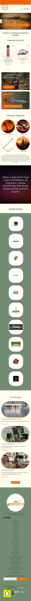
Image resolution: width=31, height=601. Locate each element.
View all (15, 482)
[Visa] (15, 592)
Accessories (15, 539)
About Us (15, 555)
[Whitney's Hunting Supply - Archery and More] (5, 7)
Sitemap (15, 565)
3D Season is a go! (7, 470)
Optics (15, 525)
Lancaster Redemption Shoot (11, 419)
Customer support (15, 563)
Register (15, 546)
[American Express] (20, 592)
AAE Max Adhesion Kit (23, 60)
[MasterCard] (13, 592)
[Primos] (16, 344)
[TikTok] (7, 589)
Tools (15, 533)
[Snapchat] (7, 596)
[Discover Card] (17, 592)
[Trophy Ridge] (16, 378)
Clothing (15, 535)
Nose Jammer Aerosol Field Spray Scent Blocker (8, 61)
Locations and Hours (15, 567)
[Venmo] (24, 592)
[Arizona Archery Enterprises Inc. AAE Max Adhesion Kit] (23, 51)
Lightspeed (20, 587)
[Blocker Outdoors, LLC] (16, 258)
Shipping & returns (15, 561)
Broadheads (22, 151)
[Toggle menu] (28, 8)
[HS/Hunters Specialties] (16, 310)
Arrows (8, 151)
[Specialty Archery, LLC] (16, 361)
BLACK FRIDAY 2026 (15, 573)
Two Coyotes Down (8, 444)
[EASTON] (16, 292)
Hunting (15, 529)
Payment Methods (15, 559)
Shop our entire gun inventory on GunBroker (17, 25)
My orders (15, 548)
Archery (15, 527)
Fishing (15, 531)
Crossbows (23, 134)
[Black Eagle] (16, 241)
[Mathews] (16, 327)
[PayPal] (22, 592)
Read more (4, 424)
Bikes (15, 537)
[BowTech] (16, 275)
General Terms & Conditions (16, 557)
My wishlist (15, 550)
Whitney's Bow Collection (15, 569)
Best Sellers (15, 541)
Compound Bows (8, 134)
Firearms (15, 523)
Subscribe (22, 579)
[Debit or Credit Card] (13, 594)
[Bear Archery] (16, 224)
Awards (15, 571)
